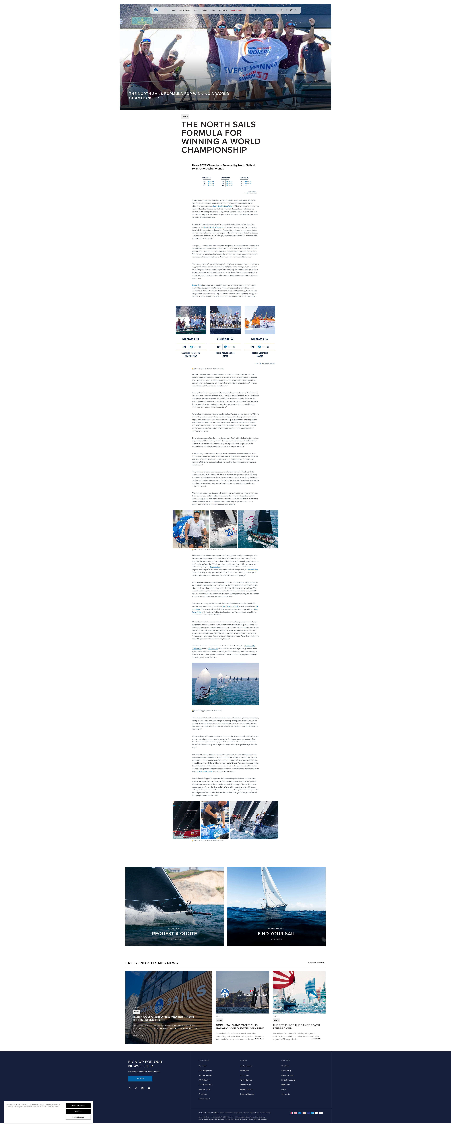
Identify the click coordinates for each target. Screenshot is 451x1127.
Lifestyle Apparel (246, 1066)
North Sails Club (246, 1080)
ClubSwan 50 (249, 646)
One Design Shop (205, 1071)
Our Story (285, 1066)
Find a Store (244, 1075)
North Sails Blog (287, 1075)
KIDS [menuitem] (213, 10)
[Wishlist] (291, 10)
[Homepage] (155, 10)
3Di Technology (204, 1080)
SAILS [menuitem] (173, 10)
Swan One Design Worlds (222, 206)
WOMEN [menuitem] (204, 10)
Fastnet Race (253, 570)
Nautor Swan (197, 285)
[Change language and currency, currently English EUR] (282, 10)
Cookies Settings (78, 1117)
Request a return (246, 1089)
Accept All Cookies (78, 1106)
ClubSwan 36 (213, 649)
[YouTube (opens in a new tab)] (149, 1088)
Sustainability (286, 1071)
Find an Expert (204, 1099)
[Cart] (295, 10)
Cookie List (202, 1113)
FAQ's (283, 1089)
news (185, 116)
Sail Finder (203, 1066)
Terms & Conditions (213, 1113)
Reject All (78, 1111)
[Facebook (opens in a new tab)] (129, 1088)
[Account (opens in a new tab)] (287, 10)
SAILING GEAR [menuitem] (185, 10)
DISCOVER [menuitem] (223, 10)
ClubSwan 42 (196, 649)
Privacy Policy (254, 1113)
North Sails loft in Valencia (213, 227)
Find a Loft (203, 1094)
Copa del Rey (215, 567)
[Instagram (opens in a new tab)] (136, 1088)
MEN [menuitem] (196, 10)
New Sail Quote (204, 1089)
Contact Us (285, 1094)
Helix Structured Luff (230, 606)
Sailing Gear (244, 1071)
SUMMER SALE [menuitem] (236, 10)
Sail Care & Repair (205, 1075)
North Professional (288, 1080)
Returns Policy (245, 1085)
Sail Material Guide (206, 1085)
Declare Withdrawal (247, 1094)
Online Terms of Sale (226, 1113)
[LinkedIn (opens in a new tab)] (142, 1088)
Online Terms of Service (241, 1113)
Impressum (285, 1085)
